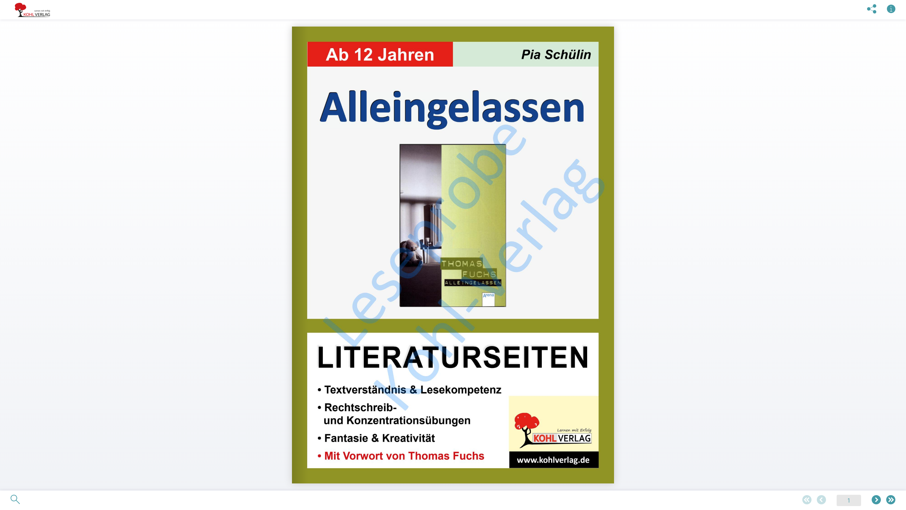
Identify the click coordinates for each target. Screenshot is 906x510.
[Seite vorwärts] (876, 500)
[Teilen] (871, 9)
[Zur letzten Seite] (890, 500)
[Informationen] (891, 9)
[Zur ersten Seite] (807, 500)
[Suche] (15, 500)
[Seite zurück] (821, 500)
